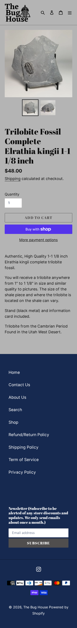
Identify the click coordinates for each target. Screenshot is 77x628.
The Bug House (35, 607)
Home (14, 372)
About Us (17, 397)
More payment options (38, 240)
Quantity (12, 194)
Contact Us (19, 384)
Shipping (13, 178)
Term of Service (24, 459)
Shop (13, 422)
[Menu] (69, 12)
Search (15, 409)
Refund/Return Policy (29, 434)
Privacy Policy (22, 472)
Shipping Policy (23, 447)
